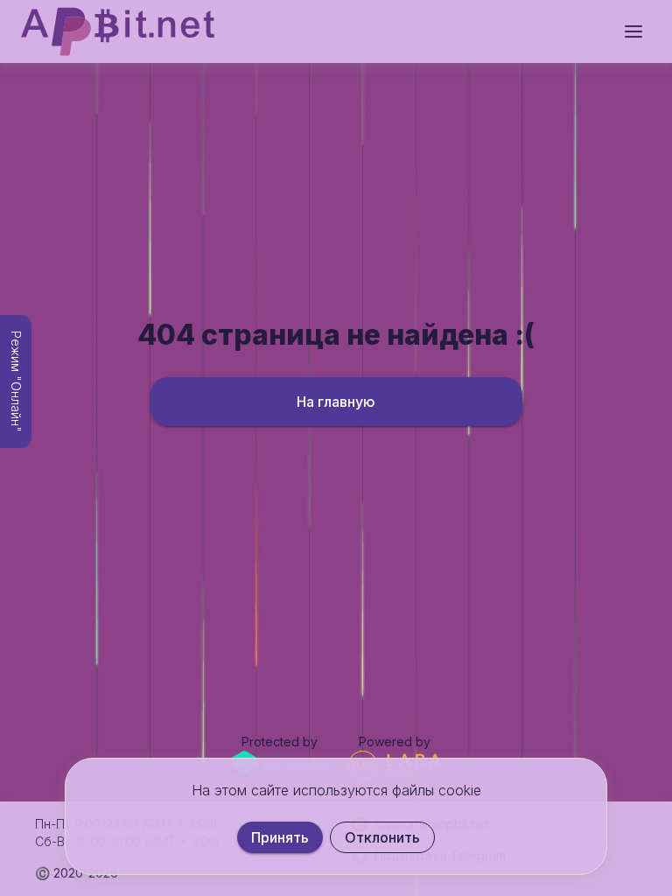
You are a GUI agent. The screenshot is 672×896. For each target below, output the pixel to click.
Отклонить (382, 837)
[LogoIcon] (117, 31)
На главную (336, 401)
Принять (280, 837)
